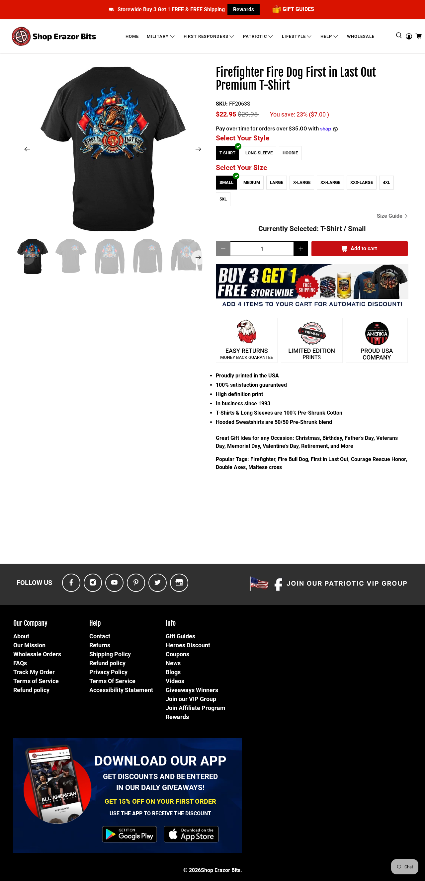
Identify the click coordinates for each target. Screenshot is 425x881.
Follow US (34, 583)
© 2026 (192, 870)
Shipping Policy (110, 654)
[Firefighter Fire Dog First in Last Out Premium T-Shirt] (113, 149)
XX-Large (330, 182)
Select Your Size (241, 168)
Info (171, 623)
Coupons (177, 654)
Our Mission (29, 645)
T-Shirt (227, 152)
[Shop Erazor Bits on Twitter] (157, 583)
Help (326, 36)
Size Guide (390, 216)
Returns (99, 645)
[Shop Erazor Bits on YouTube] (114, 583)
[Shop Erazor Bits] (54, 36)
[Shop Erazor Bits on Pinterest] (135, 583)
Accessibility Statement (121, 689)
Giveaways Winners (192, 689)
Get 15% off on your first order (160, 801)
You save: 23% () (299, 114)
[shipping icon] (111, 9)
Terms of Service (36, 681)
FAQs (20, 663)
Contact (99, 636)
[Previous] (27, 149)
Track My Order (34, 672)
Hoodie (290, 152)
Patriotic (255, 36)
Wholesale (361, 36)
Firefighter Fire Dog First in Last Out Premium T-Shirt (296, 79)
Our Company (30, 623)
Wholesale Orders (37, 654)
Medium (251, 182)
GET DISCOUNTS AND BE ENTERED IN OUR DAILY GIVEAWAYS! (160, 782)
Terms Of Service (112, 681)
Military (158, 36)
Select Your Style (242, 138)
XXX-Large (361, 182)
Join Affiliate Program (195, 707)
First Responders (206, 36)
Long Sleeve (259, 152)
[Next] (198, 149)
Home (132, 36)
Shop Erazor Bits (220, 870)
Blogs (173, 672)
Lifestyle (294, 36)
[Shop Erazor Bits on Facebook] (71, 583)
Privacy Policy (108, 672)
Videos (175, 681)
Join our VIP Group (191, 698)
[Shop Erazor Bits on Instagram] (92, 583)
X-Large (301, 182)
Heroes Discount (188, 645)
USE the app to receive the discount (160, 813)
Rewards (243, 9)
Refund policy (31, 689)
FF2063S (239, 104)
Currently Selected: (312, 229)
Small (226, 182)
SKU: (222, 104)
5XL (223, 199)
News (173, 663)
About (21, 636)
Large (276, 182)
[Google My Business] (179, 583)
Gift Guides (180, 636)
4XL (386, 182)
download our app (160, 761)
